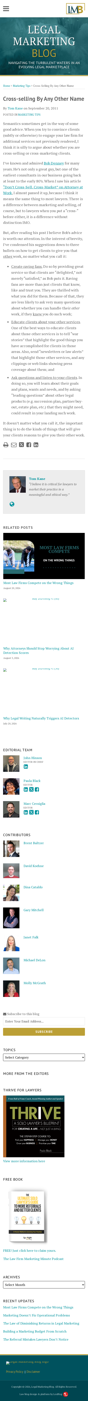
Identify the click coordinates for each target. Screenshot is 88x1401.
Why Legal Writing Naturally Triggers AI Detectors (41, 718)
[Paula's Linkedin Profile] (26, 789)
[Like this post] (28, 445)
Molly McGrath (35, 983)
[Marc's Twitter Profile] (31, 812)
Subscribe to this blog (22, 1014)
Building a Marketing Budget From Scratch (35, 1331)
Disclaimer (33, 1372)
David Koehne (34, 866)
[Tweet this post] (21, 445)
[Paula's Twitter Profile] (31, 789)
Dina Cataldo (33, 887)
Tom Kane (15, 108)
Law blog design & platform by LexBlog (41, 1394)
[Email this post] (14, 445)
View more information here (24, 1161)
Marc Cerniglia (34, 803)
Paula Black (32, 780)
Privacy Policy (14, 1372)
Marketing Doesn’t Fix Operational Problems (36, 1315)
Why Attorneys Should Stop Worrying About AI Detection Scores (38, 650)
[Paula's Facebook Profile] (37, 789)
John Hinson (33, 758)
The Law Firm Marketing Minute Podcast (33, 1258)
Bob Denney (54, 163)
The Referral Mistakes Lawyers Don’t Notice (35, 1339)
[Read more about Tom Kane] (12, 504)
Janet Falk (31, 937)
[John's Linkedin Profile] (26, 766)
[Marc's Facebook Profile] (37, 812)
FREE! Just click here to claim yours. (29, 1250)
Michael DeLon (34, 960)
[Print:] (5, 444)
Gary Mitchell (34, 910)
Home (6, 86)
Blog (44, 41)
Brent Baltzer (34, 843)
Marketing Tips (21, 86)
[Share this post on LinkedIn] (36, 445)
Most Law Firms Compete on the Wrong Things (38, 583)
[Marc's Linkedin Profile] (26, 812)
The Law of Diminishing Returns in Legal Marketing (41, 1323)
